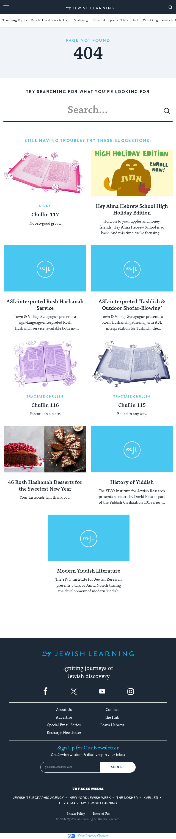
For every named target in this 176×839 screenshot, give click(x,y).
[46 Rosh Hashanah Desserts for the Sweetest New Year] (45, 449)
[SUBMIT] (167, 113)
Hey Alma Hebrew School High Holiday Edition (132, 209)
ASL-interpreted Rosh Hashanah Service (45, 305)
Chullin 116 (45, 405)
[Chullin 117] (45, 173)
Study (45, 205)
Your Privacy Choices (93, 836)
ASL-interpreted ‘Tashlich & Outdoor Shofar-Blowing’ (132, 305)
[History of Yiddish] (132, 449)
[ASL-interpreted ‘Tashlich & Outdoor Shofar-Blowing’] (132, 268)
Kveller (150, 797)
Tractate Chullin (45, 396)
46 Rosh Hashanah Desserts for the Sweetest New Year (45, 485)
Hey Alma (67, 803)
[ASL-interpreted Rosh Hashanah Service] (45, 268)
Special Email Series (64, 725)
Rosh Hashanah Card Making (59, 20)
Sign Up (118, 767)
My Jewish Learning (99, 803)
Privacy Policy (76, 814)
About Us (64, 709)
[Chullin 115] (132, 364)
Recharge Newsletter (64, 732)
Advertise (64, 717)
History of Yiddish (132, 482)
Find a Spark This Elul (115, 20)
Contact (112, 709)
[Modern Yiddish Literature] (88, 538)
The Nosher (127, 797)
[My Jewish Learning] (88, 657)
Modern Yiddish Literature (88, 571)
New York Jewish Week (90, 797)
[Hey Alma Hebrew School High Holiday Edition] (132, 173)
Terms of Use (101, 814)
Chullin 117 (45, 215)
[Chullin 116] (45, 364)
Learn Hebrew (112, 725)
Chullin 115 (132, 405)
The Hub (112, 717)
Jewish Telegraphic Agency (38, 797)
